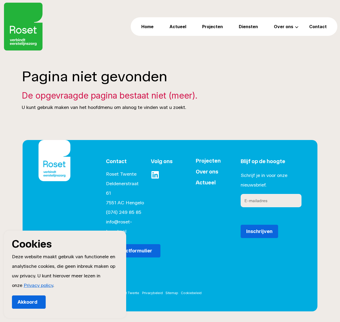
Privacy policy (38, 285)
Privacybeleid (152, 293)
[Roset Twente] (23, 26)
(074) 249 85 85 (123, 212)
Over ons (283, 26)
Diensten (248, 26)
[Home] (54, 168)
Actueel (177, 26)
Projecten (212, 26)
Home (147, 26)
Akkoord (27, 302)
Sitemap (171, 293)
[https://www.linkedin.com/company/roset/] (155, 175)
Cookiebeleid (191, 293)
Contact (318, 26)
